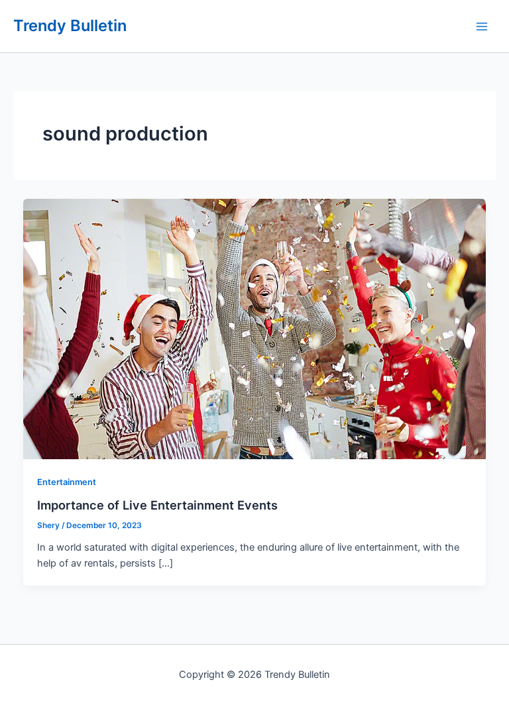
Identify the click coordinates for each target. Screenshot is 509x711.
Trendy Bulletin (70, 25)
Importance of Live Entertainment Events (157, 505)
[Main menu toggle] (482, 26)
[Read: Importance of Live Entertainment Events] (254, 328)
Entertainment (66, 482)
